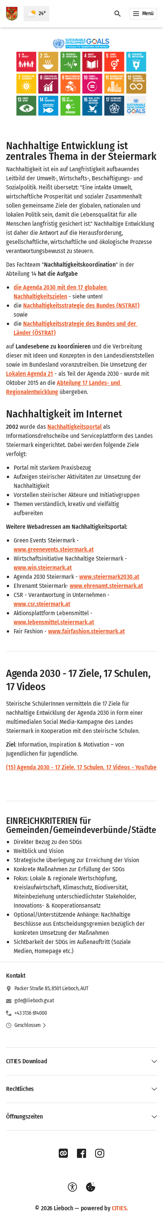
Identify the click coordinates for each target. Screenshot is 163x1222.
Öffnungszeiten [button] (24, 1116)
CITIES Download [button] (26, 1061)
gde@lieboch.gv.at (34, 1000)
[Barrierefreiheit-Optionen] (72, 1187)
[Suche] (117, 14)
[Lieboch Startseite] (11, 13)
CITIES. (120, 1208)
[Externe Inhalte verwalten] (90, 1187)
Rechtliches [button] (20, 1088)
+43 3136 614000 (30, 1013)
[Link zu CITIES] (63, 1153)
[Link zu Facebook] (81, 1153)
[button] (81, 78)
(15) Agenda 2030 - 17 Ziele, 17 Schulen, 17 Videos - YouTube (81, 767)
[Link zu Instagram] (99, 1153)
